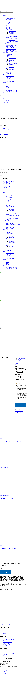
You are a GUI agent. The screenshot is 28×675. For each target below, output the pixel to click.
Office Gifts (5, 52)
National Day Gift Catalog (12, 91)
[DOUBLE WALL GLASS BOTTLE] (11, 436)
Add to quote (20, 405)
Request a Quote (6, 186)
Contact (4, 92)
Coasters (8, 55)
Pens (7, 68)
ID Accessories (9, 56)
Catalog (4, 89)
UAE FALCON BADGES (7, 498)
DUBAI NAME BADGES (7, 470)
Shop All (5, 187)
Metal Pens (11, 69)
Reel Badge (11, 60)
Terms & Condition (7, 183)
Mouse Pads (8, 61)
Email (4, 652)
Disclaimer (5, 182)
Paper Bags (8, 79)
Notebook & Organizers (11, 63)
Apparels (5, 82)
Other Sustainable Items (11, 51)
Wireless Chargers (13, 36)
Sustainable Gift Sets (10, 46)
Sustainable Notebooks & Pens (13, 47)
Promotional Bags (10, 76)
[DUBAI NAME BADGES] (11, 464)
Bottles (10, 20)
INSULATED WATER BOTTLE (10, 548)
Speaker (10, 34)
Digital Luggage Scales (14, 38)
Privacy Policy (6, 185)
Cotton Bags (8, 77)
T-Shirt (7, 85)
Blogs (4, 633)
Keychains (8, 25)
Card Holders (9, 54)
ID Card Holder (12, 58)
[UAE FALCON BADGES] (11, 493)
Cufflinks (8, 23)
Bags (4, 74)
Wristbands (8, 42)
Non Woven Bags (10, 81)
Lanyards (11, 59)
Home (4, 15)
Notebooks (11, 64)
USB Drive (8, 73)
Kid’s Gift (8, 27)
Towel (7, 87)
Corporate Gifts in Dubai (8, 181)
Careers (4, 632)
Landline (5, 654)
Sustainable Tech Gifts (11, 45)
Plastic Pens (11, 70)
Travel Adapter (12, 40)
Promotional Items (7, 16)
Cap (7, 83)
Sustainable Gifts (7, 43)
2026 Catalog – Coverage (11, 90)
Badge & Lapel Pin (10, 18)
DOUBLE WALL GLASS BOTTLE (10, 441)
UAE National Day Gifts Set (12, 41)
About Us (5, 630)
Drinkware (8, 19)
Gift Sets (8, 24)
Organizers (11, 67)
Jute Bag (8, 78)
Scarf (7, 86)
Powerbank (11, 33)
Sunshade (8, 28)
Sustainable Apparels (10, 50)
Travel (7, 37)
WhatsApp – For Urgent (8, 653)
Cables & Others (12, 31)
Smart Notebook (12, 65)
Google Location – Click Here (7, 624)
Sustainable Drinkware (11, 49)
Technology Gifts (10, 29)
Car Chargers (12, 32)
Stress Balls (8, 72)
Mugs (10, 22)
